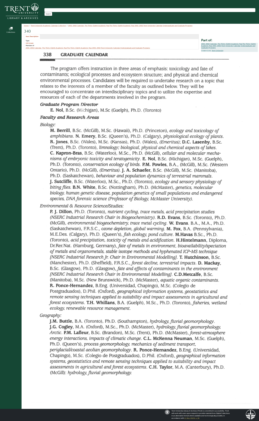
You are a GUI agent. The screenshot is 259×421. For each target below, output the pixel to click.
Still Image (29, 43)
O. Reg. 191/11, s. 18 (192, 418)
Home (26, 26)
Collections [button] (10, 32)
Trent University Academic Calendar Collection (48, 26)
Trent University (217, 51)
